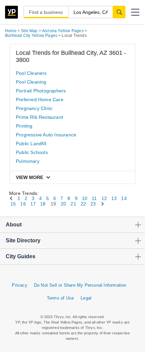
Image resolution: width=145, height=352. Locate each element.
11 (94, 198)
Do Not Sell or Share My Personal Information (80, 285)
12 (104, 198)
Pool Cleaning (31, 82)
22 (83, 203)
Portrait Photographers (41, 90)
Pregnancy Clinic (34, 108)
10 (84, 198)
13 (114, 198)
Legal (86, 298)
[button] (135, 12)
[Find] (119, 12)
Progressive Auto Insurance (46, 134)
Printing (24, 126)
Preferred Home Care (39, 99)
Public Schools (32, 152)
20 (63, 203)
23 (93, 203)
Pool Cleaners (31, 73)
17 (33, 203)
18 (43, 203)
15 (13, 203)
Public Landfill (31, 143)
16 (23, 203)
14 (123, 198)
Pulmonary (27, 161)
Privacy (19, 285)
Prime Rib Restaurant (39, 117)
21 (73, 203)
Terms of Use (60, 298)
